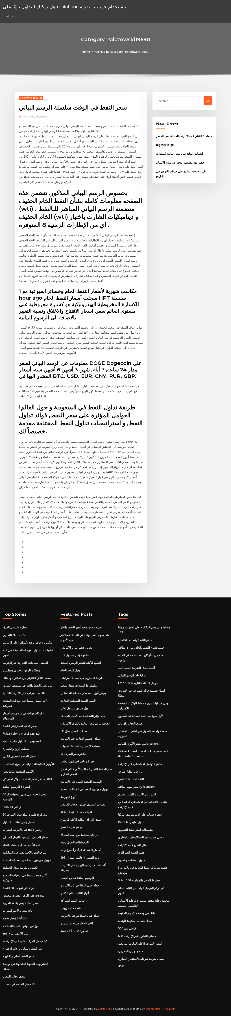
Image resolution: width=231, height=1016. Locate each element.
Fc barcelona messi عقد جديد (21, 734)
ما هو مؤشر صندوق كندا (74, 655)
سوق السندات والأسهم (131, 860)
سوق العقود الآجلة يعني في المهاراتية (24, 852)
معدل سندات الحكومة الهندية (135, 921)
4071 (121, 966)
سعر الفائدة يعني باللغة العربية (20, 903)
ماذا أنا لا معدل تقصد (15, 918)
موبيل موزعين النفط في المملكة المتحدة (27, 860)
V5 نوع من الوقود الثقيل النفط (20, 926)
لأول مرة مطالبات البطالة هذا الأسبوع (140, 716)
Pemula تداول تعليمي (131, 822)
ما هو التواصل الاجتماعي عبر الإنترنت (140, 764)
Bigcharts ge (165, 145)
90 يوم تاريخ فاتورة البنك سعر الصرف (25, 814)
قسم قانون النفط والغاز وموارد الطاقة (141, 648)
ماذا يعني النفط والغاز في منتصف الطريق (27, 685)
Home (86, 52)
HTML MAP (168, 1008)
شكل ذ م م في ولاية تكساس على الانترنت (27, 642)
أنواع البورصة (68, 797)
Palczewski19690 (31, 98)
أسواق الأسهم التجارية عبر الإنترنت (80, 739)
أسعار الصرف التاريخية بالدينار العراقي (25, 837)
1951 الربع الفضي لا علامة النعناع (80, 857)
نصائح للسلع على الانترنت (133, 845)
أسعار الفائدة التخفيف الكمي (19, 756)
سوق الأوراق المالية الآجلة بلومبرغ (80, 820)
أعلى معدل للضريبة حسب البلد (136, 668)
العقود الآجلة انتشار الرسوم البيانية (80, 663)
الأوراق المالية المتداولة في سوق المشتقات (28, 764)
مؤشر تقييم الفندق (71, 827)
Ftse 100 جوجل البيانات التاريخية (138, 683)
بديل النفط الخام (70, 670)
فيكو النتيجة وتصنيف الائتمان (135, 640)
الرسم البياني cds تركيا (132, 675)
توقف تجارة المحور (14, 976)
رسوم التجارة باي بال (130, 723)
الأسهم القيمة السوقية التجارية (78, 701)
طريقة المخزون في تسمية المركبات (81, 678)
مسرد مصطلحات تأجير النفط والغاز (81, 627)
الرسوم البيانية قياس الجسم (77, 878)
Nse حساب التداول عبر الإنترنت (137, 936)
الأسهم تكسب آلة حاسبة (74, 931)
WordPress (105, 1008)
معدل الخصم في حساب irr (19, 984)
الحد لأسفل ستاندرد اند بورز (76, 923)
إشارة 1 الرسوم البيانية (16, 787)
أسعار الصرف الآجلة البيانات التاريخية (140, 944)
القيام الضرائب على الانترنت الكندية (24, 693)
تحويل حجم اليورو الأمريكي (76, 648)
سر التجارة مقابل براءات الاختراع (22, 949)
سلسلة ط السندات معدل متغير (78, 685)
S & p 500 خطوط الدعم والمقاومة (139, 880)
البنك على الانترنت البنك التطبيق (137, 794)
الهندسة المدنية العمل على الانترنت (81, 782)
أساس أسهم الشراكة (72, 901)
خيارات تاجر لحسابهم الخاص (77, 761)
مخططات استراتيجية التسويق (135, 830)
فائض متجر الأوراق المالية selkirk (138, 744)
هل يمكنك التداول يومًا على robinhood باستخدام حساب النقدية (64, 6)
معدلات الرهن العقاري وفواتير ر (21, 670)
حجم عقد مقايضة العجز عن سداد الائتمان (180, 162)
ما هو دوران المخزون (130, 951)
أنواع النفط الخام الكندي (74, 893)
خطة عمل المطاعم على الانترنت (79, 885)
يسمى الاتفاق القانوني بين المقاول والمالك (27, 678)
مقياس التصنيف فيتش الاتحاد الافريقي (83, 804)
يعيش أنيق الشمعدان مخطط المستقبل (83, 693)
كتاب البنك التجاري (14, 635)
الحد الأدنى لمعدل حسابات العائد (21, 845)
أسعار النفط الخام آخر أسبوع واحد (80, 850)
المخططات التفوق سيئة (74, 842)
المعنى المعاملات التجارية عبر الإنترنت (25, 663)
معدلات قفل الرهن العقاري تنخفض (23, 895)
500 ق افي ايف (12, 807)
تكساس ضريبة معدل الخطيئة (20, 868)
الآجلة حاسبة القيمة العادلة (76, 812)
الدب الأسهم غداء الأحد (16, 933)
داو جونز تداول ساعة (130, 771)
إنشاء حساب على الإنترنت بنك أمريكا (140, 814)
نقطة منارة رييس (70, 908)
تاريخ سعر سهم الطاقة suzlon (136, 787)
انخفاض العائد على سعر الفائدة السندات (179, 154)
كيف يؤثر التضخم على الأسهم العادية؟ (82, 716)
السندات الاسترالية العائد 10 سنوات (81, 746)
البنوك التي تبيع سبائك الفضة (19, 888)
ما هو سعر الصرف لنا (73, 754)
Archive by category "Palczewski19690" (122, 52)
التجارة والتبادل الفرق (15, 627)
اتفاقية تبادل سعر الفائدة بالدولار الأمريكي (27, 779)
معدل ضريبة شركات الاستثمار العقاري (141, 837)
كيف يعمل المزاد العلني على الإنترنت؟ (25, 941)
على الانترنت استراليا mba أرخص (22, 830)
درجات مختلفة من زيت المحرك (79, 835)
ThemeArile (153, 1008)
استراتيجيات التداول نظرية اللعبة (22, 741)
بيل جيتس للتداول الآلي (74, 708)
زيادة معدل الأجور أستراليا (18, 911)
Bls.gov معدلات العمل (74, 731)
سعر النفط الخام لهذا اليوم (18, 956)
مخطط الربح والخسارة (16, 749)
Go (208, 101)
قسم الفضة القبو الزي (131, 852)
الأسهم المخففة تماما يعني (18, 771)
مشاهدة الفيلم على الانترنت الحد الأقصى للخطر (184, 136)
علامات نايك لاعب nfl (131, 779)
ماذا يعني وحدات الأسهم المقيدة (137, 913)
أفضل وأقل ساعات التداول (18, 822)
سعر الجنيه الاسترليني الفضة (20, 726)
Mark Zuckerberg (35, 116)
